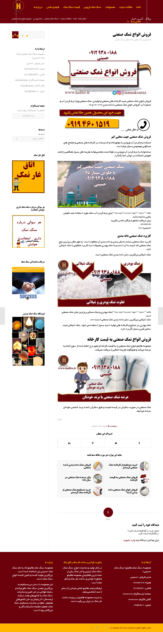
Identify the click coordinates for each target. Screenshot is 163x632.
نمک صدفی (119, 39)
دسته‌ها (41, 134)
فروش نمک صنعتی (99, 426)
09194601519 (31, 69)
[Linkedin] (13, 35)
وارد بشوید (129, 540)
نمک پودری (147, 39)
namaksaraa (21, 80)
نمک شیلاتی (128, 39)
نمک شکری (138, 39)
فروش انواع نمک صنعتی (132, 35)
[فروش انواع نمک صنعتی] (104, 72)
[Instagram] (17, 35)
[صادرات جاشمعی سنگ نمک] (160, 316)
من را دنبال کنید (28, 115)
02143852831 (31, 75)
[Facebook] (22, 35)
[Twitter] (27, 35)
